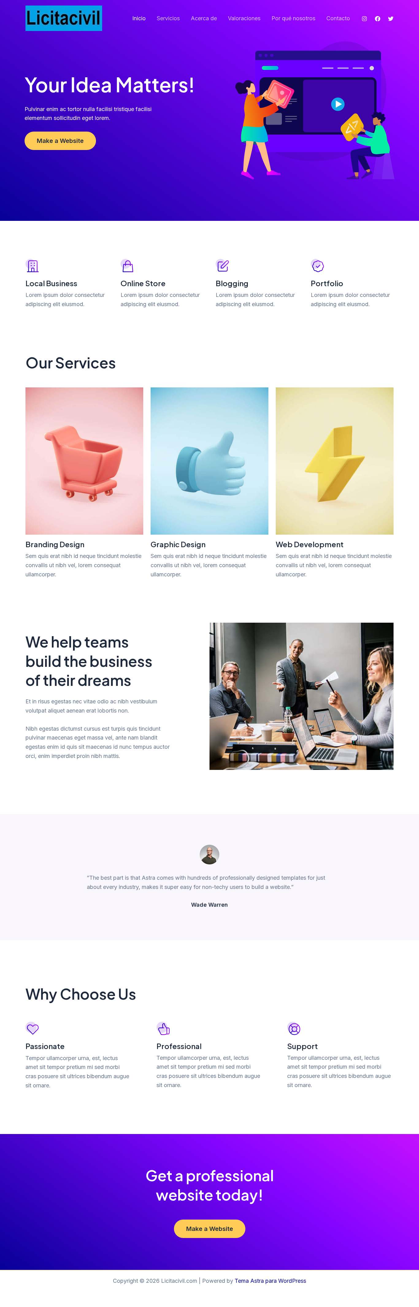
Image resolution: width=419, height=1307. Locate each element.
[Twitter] (391, 18)
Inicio (139, 18)
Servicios (168, 18)
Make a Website (60, 140)
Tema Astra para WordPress (270, 1281)
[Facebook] (377, 18)
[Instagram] (364, 18)
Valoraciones (244, 18)
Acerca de (204, 18)
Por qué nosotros (293, 18)
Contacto (338, 18)
